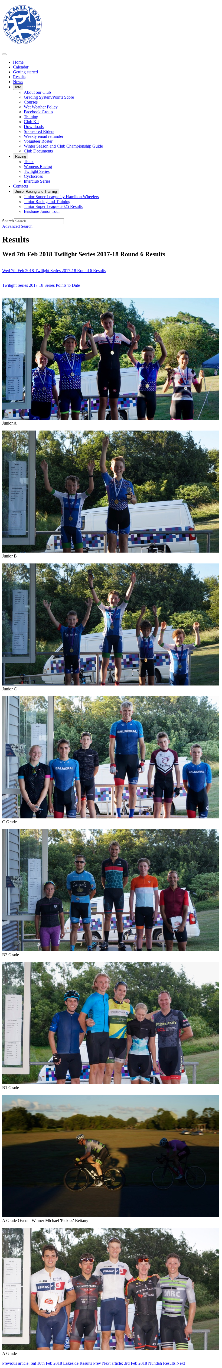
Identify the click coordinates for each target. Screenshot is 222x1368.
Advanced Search (17, 226)
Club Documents (38, 151)
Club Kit (31, 121)
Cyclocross (33, 176)
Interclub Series (37, 181)
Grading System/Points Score (49, 97)
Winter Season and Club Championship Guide (63, 146)
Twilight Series (37, 171)
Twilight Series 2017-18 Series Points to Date (41, 285)
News (18, 81)
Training (31, 116)
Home (18, 62)
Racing (20, 156)
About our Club (37, 92)
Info (18, 87)
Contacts (20, 186)
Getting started (25, 72)
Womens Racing (38, 166)
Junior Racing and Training (36, 191)
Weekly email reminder (43, 136)
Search (8, 221)
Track (29, 161)
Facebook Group (38, 112)
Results (19, 76)
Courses (31, 102)
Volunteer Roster (38, 141)
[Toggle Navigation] (4, 54)
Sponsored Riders (39, 131)
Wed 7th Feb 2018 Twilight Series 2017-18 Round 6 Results (54, 270)
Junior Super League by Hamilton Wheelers (61, 196)
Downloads (34, 126)
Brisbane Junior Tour (42, 211)
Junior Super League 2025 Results (53, 206)
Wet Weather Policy (41, 107)
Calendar (20, 67)
